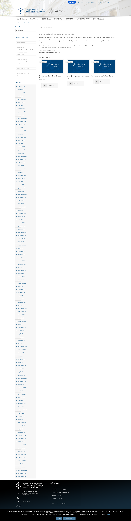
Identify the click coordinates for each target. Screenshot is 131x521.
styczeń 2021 (21, 299)
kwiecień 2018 (22, 394)
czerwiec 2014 (22, 460)
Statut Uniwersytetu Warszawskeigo (60, 492)
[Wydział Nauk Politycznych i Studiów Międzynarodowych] (33, 10)
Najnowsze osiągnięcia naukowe (102, 76)
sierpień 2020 (21, 314)
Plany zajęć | (81, 2)
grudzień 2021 (22, 264)
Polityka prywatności (69, 518)
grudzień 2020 (22, 302)
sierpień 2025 (21, 124)
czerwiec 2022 (22, 245)
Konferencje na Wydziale (22, 59)
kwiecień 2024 (22, 175)
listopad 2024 (21, 153)
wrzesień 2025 (22, 121)
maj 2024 (20, 172)
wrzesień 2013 (22, 473)
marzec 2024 (21, 178)
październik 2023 (22, 194)
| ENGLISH (112, 2)
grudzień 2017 (22, 403)
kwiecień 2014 (22, 467)
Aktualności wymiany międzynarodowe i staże (26, 49)
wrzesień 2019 (22, 349)
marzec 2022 (21, 254)
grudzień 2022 (22, 226)
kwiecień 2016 (22, 438)
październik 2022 (22, 232)
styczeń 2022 (21, 261)
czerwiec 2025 (22, 131)
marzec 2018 (21, 397)
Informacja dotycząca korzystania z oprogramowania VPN (77, 77)
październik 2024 (22, 156)
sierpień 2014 (21, 457)
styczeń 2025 (21, 146)
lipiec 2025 (21, 127)
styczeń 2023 (21, 223)
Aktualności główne (21, 40)
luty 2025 (20, 143)
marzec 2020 (21, 330)
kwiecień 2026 (22, 99)
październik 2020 (22, 308)
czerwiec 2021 (22, 283)
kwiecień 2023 (22, 213)
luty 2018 (20, 400)
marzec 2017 (21, 425)
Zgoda (59, 518)
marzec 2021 (21, 292)
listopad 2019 (21, 343)
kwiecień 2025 (22, 137)
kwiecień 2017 (22, 422)
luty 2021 (20, 295)
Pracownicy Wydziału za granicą (23, 68)
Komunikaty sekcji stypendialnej (23, 57)
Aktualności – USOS (21, 44)
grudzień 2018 (22, 375)
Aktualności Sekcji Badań (22, 52)
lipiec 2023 (21, 203)
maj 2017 (20, 419)
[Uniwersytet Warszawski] (55, 10)
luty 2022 (20, 257)
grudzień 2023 (22, 188)
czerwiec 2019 (22, 359)
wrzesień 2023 (22, 197)
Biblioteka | (99, 2)
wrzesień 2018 (22, 381)
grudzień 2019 (22, 340)
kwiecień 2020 (22, 327)
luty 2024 (20, 181)
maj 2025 (20, 134)
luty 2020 (20, 333)
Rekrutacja (72, 2)
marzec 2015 (21, 451)
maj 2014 (20, 464)
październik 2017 (22, 410)
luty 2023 (20, 219)
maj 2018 (20, 391)
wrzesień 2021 (22, 273)
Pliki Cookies (55, 487)
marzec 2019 (21, 368)
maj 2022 (20, 248)
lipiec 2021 (21, 280)
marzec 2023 (21, 216)
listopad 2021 (21, 267)
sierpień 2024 (21, 162)
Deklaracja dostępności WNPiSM (59, 503)
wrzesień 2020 (22, 311)
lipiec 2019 (21, 356)
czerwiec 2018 (22, 387)
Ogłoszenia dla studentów (22, 66)
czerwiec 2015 (22, 444)
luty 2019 (20, 372)
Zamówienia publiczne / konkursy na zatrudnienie (24, 62)
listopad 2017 (21, 406)
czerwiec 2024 (22, 169)
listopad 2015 (21, 441)
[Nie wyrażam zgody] (129, 515)
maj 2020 (20, 324)
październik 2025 (22, 118)
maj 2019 (20, 362)
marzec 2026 (21, 102)
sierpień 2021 (21, 276)
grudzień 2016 (22, 432)
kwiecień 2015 (22, 448)
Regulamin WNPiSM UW (57, 498)
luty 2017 (20, 429)
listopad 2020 (21, 305)
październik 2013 (22, 470)
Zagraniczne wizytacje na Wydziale (23, 75)
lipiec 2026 (21, 89)
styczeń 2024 (21, 184)
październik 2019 (22, 346)
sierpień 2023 (21, 200)
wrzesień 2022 (22, 235)
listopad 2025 (21, 115)
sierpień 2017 (21, 413)
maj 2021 (20, 286)
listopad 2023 (21, 191)
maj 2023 (20, 210)
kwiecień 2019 (22, 365)
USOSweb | (106, 2)
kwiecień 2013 (22, 476)
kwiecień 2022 (22, 251)
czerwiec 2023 (22, 207)
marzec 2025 (21, 140)
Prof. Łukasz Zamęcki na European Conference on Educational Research (50, 78)
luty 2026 (20, 105)
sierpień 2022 (21, 238)
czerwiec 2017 (22, 416)
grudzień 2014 (22, 454)
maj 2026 (20, 96)
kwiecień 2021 (22, 289)
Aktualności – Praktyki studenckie (23, 71)
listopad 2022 (21, 229)
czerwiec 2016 (22, 435)
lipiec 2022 (21, 242)
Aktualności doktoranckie (22, 47)
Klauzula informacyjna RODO (59, 489)
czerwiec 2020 (22, 321)
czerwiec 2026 (22, 92)
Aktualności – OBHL (21, 42)
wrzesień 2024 (22, 159)
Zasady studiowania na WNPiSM (59, 501)
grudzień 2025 (22, 112)
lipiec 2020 (21, 318)
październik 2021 (22, 270)
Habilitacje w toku (20, 54)
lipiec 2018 (21, 384)
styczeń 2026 (21, 108)
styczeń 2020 (21, 337)
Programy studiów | (90, 2)
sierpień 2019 (21, 353)
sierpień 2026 (21, 86)
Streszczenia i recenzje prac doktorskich (24, 73)
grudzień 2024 (22, 150)
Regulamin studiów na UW (58, 495)
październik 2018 (22, 378)
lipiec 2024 (21, 165)
